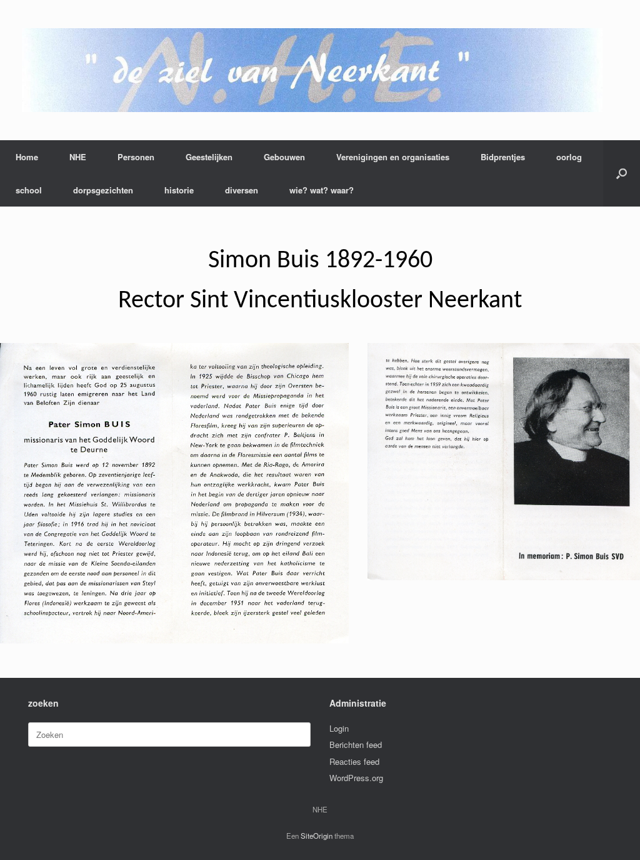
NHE (77, 157)
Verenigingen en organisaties (392, 157)
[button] (621, 173)
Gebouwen (284, 157)
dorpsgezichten (103, 190)
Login (339, 728)
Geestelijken (209, 157)
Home (27, 157)
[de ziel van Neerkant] (312, 70)
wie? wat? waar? (321, 190)
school (29, 190)
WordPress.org (356, 778)
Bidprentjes (503, 157)
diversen (241, 190)
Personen (136, 157)
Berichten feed (355, 744)
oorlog (569, 157)
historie (179, 190)
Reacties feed (354, 761)
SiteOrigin (316, 836)
